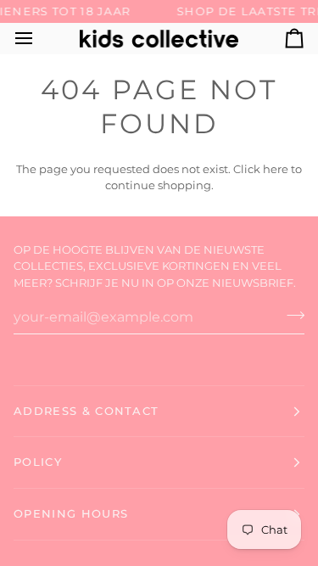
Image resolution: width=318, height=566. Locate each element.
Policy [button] (38, 461)
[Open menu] (39, 38)
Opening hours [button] (71, 513)
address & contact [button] (86, 410)
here (275, 169)
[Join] (290, 314)
